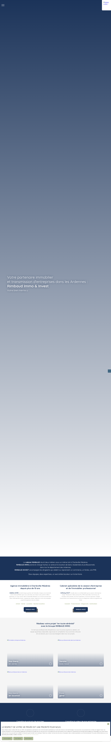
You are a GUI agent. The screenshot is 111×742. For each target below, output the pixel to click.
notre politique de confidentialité (30, 734)
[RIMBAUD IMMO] (106, 5)
